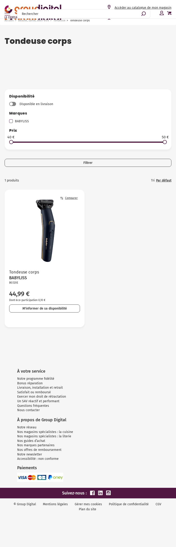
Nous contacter (28, 410)
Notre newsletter (29, 454)
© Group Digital (25, 504)
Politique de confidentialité (129, 504)
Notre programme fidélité (35, 379)
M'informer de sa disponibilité (44, 308)
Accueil (9, 20)
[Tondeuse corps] (44, 229)
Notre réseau (26, 427)
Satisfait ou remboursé (34, 392)
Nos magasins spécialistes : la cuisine (45, 432)
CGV (158, 504)
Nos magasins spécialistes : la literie (44, 436)
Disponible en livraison (36, 104)
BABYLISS (22, 121)
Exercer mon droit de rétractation (41, 397)
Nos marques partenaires (36, 445)
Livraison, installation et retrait (40, 388)
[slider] (11, 142)
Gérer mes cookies (88, 504)
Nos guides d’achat (31, 441)
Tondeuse (59, 20)
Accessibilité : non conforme (38, 459)
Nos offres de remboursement (39, 450)
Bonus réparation (30, 383)
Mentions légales (55, 504)
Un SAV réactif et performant (38, 401)
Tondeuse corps (24, 272)
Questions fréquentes (33, 406)
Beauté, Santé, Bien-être (33, 20)
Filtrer (88, 163)
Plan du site (87, 509)
